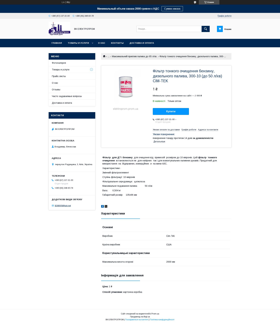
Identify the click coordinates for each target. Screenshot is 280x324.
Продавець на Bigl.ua (140, 317)
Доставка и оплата (141, 43)
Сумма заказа (172, 8)
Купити (170, 111)
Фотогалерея (59, 63)
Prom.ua (155, 314)
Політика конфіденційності (162, 319)
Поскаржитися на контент (136, 319)
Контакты (117, 43)
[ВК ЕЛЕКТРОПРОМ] (59, 34)
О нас (101, 43)
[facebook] (102, 207)
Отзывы (56, 89)
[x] (106, 207)
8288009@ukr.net (63, 205)
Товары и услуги (78, 43)
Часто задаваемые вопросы (67, 96)
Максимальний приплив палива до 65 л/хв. (134, 56)
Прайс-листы (59, 76)
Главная (57, 43)
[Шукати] (206, 29)
